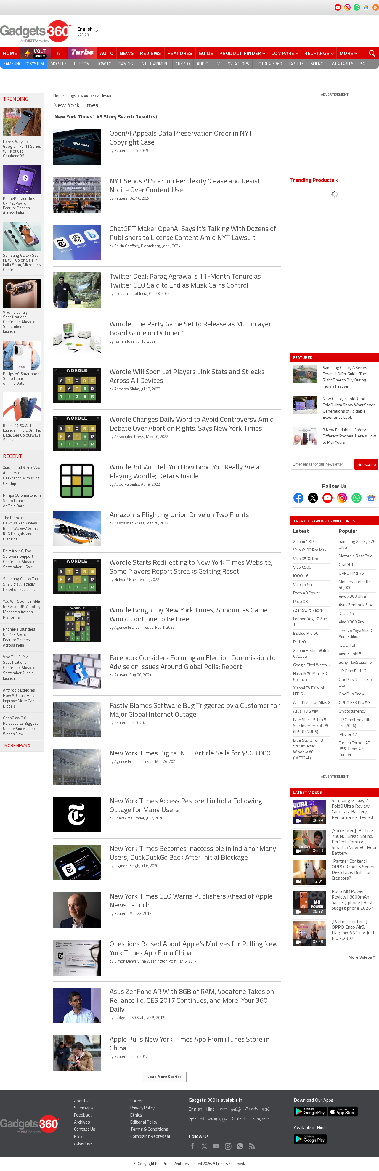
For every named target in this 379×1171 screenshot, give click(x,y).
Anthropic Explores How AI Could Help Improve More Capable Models (22, 698)
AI (59, 53)
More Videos (361, 957)
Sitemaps (83, 1108)
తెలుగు (251, 1109)
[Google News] (371, 498)
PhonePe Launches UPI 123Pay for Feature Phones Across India (19, 637)
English (195, 1109)
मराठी (266, 1109)
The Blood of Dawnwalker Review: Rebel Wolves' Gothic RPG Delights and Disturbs (20, 528)
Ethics (136, 1115)
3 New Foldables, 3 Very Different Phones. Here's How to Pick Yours (349, 436)
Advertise (83, 1144)
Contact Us (84, 1129)
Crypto (183, 64)
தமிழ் (236, 1109)
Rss (251, 1145)
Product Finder (240, 53)
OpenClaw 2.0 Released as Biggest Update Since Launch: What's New (20, 726)
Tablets (296, 64)
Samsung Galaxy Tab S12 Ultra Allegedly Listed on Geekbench (20, 584)
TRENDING (15, 99)
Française (260, 1119)
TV (217, 64)
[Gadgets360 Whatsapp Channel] (356, 498)
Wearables (343, 64)
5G (362, 64)
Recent (12, 456)
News (127, 53)
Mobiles (59, 64)
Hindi (211, 1109)
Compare (282, 53)
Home (10, 53)
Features (180, 53)
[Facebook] (298, 498)
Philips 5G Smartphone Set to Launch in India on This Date (22, 501)
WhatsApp (240, 1145)
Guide (206, 53)
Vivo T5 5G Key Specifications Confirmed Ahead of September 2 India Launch (20, 668)
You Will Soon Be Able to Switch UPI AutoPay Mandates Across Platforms (21, 610)
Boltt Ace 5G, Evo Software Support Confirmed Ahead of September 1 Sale (20, 559)
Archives (82, 1122)
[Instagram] (342, 498)
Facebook (192, 1145)
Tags (72, 96)
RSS (78, 1137)
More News (16, 746)
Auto (107, 53)
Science (318, 64)
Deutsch (239, 1119)
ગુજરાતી (196, 1119)
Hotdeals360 (269, 64)
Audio (202, 64)
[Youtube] (327, 498)
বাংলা (223, 1109)
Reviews (150, 53)
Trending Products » (314, 180)
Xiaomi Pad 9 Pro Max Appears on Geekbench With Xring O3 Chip (21, 476)
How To (104, 64)
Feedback (83, 1115)
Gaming (125, 64)
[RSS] (375, 7)
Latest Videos (307, 792)
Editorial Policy (143, 1122)
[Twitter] (313, 498)
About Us (83, 1101)
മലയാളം (217, 1119)
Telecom (81, 64)
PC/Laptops (238, 64)
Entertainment (154, 64)
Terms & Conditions (149, 1129)
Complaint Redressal (150, 1137)
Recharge (317, 53)
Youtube (216, 1145)
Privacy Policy (142, 1108)
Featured (303, 357)
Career (136, 1101)
